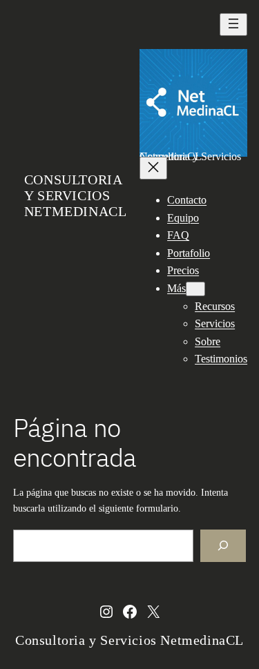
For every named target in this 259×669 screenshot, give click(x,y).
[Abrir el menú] (233, 24)
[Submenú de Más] (195, 289)
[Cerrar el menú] (153, 168)
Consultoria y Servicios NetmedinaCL (75, 195)
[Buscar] (223, 546)
